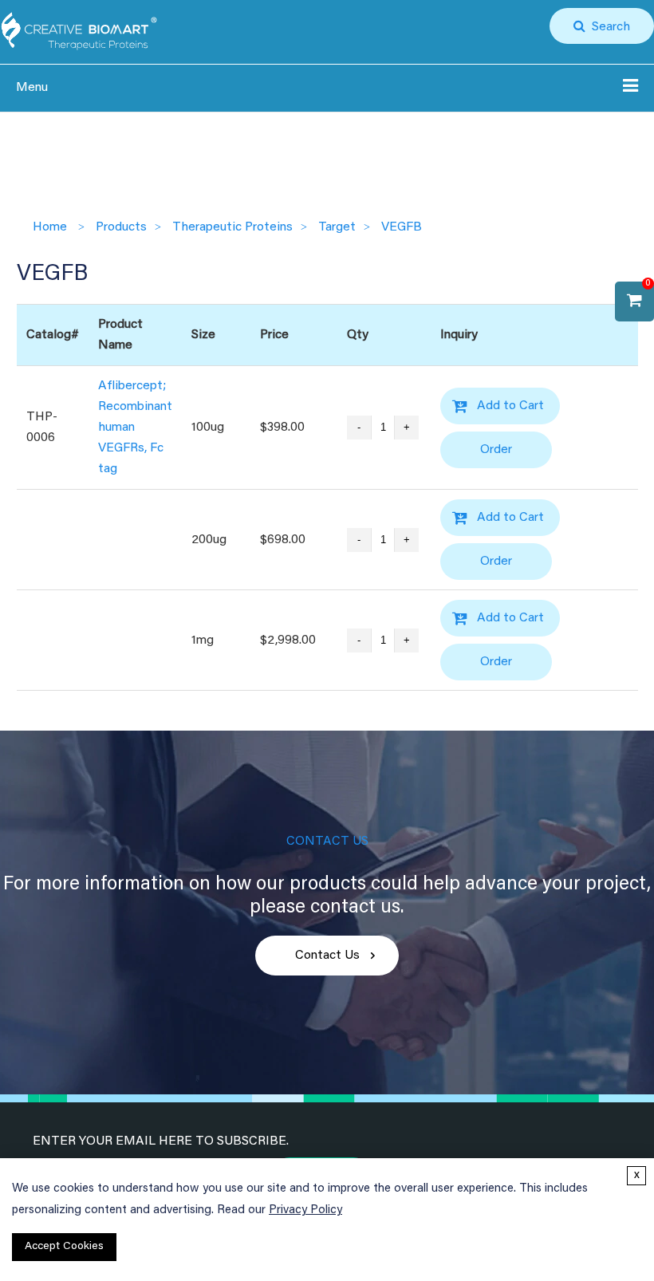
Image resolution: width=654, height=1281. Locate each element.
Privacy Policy (305, 1210)
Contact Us (327, 955)
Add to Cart (510, 406)
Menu (32, 87)
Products (121, 227)
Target (337, 227)
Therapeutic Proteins (232, 227)
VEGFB (401, 227)
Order (496, 449)
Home (50, 227)
